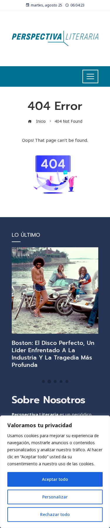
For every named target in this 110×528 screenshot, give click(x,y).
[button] (43, 381)
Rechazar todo (55, 514)
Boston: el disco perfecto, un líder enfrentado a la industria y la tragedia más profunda (53, 354)
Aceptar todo (55, 479)
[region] (55, 471)
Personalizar (55, 497)
